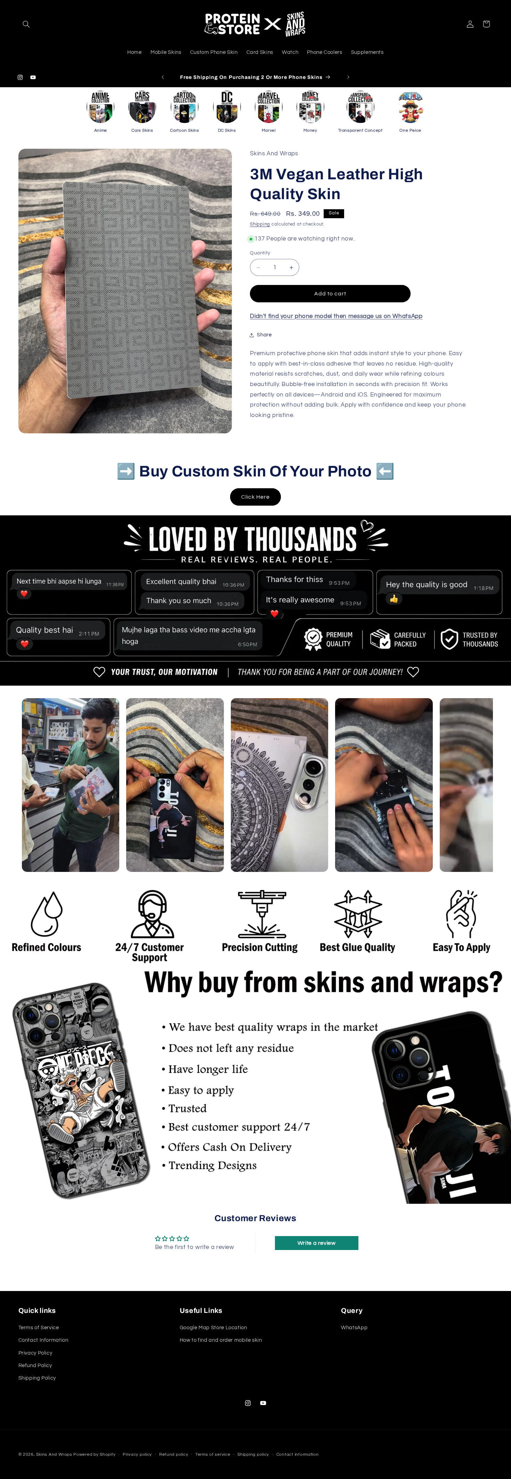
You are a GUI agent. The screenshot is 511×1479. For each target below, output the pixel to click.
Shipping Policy (37, 1378)
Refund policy (173, 1454)
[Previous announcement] (162, 77)
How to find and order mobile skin (221, 1340)
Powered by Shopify (94, 1454)
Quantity (260, 253)
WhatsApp (354, 1327)
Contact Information (43, 1340)
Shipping (260, 224)
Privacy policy (137, 1454)
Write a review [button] (317, 1243)
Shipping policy (253, 1454)
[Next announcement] (348, 77)
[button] (26, 24)
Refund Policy (35, 1365)
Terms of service (212, 1454)
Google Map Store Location (213, 1327)
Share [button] (264, 334)
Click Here (255, 497)
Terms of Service (38, 1327)
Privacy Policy (35, 1352)
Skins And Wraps (54, 1454)
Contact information (297, 1454)
